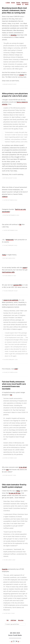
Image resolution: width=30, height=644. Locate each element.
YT (23, 4)
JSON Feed (13, 620)
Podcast (18, 2)
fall (20, 224)
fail (11, 395)
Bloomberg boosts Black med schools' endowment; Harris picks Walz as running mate (14, 10)
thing (18, 491)
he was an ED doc (14, 493)
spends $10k (17, 285)
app (7, 469)
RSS (8, 620)
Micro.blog (20, 620)
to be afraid (23, 467)
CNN (16, 369)
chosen (21, 75)
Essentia (4, 569)
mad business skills (8, 272)
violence (4, 196)
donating (13, 35)
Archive (13, 2)
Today (4, 255)
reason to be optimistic (10, 300)
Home (8, 2)
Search (26, 4)
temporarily (10, 239)
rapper (24, 267)
